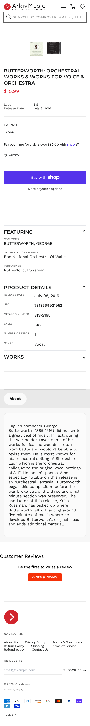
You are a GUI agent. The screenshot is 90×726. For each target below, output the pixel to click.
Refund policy (14, 649)
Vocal (39, 344)
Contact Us (40, 649)
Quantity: (12, 155)
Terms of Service (63, 646)
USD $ (10, 714)
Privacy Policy (35, 642)
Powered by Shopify (13, 690)
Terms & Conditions (67, 642)
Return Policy (14, 646)
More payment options (45, 189)
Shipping (37, 646)
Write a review (45, 577)
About (15, 398)
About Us (11, 642)
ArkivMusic (22, 684)
